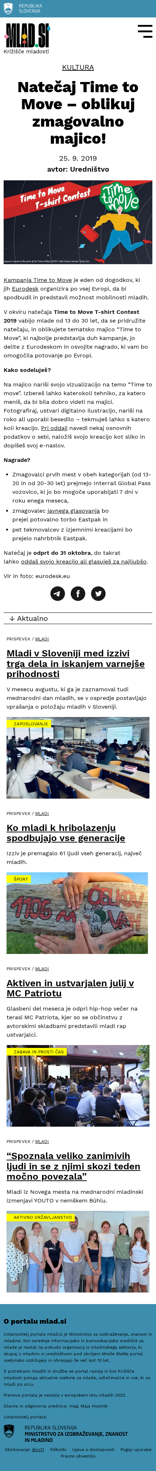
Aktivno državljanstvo (43, 1217)
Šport (21, 879)
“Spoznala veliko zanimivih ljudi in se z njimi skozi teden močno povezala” (73, 1166)
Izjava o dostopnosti (93, 1449)
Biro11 (38, 1449)
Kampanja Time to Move (38, 279)
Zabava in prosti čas (39, 1051)
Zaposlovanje (31, 723)
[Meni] (145, 31)
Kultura (78, 67)
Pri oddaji (54, 428)
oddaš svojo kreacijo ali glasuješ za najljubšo (84, 561)
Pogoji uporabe (136, 1449)
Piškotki (58, 1449)
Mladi (42, 639)
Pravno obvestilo (78, 1456)
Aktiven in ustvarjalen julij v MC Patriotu (70, 988)
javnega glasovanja (74, 510)
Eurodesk (25, 288)
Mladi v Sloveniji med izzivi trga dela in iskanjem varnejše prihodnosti (76, 663)
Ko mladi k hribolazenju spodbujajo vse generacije (66, 833)
